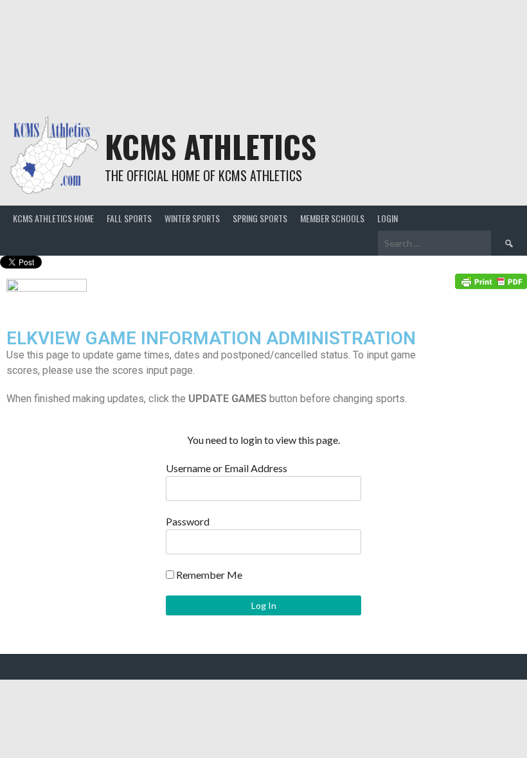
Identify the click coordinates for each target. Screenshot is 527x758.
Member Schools (332, 218)
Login (387, 218)
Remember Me (208, 574)
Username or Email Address (226, 468)
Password (188, 521)
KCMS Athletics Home (53, 218)
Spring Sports (260, 218)
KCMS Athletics (210, 146)
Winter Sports (192, 218)
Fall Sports (129, 218)
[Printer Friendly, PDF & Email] (491, 280)
